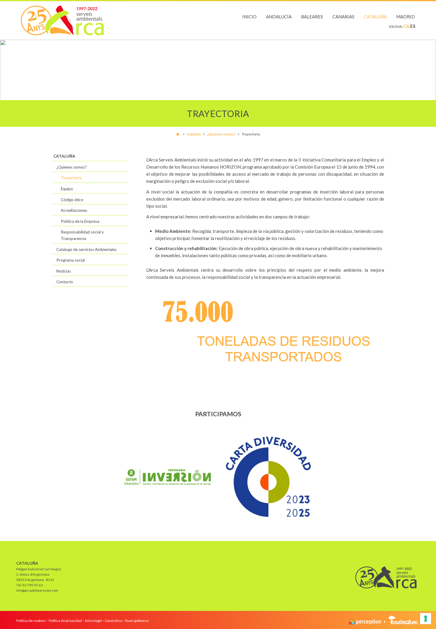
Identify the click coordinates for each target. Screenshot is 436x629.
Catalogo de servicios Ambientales (86, 249)
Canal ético (113, 620)
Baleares (312, 16)
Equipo (67, 188)
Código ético (72, 199)
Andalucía (279, 16)
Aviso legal (93, 620)
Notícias (63, 271)
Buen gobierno (137, 620)
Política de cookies (31, 620)
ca (406, 26)
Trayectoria (71, 177)
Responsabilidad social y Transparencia (82, 235)
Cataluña (375, 16)
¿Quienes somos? (221, 134)
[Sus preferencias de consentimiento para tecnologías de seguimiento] (425, 618)
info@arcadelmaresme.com (37, 590)
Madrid (405, 16)
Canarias (343, 16)
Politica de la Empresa (80, 221)
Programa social (70, 260)
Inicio (249, 16)
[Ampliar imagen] (168, 477)
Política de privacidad (65, 620)
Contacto (64, 281)
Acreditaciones (74, 210)
